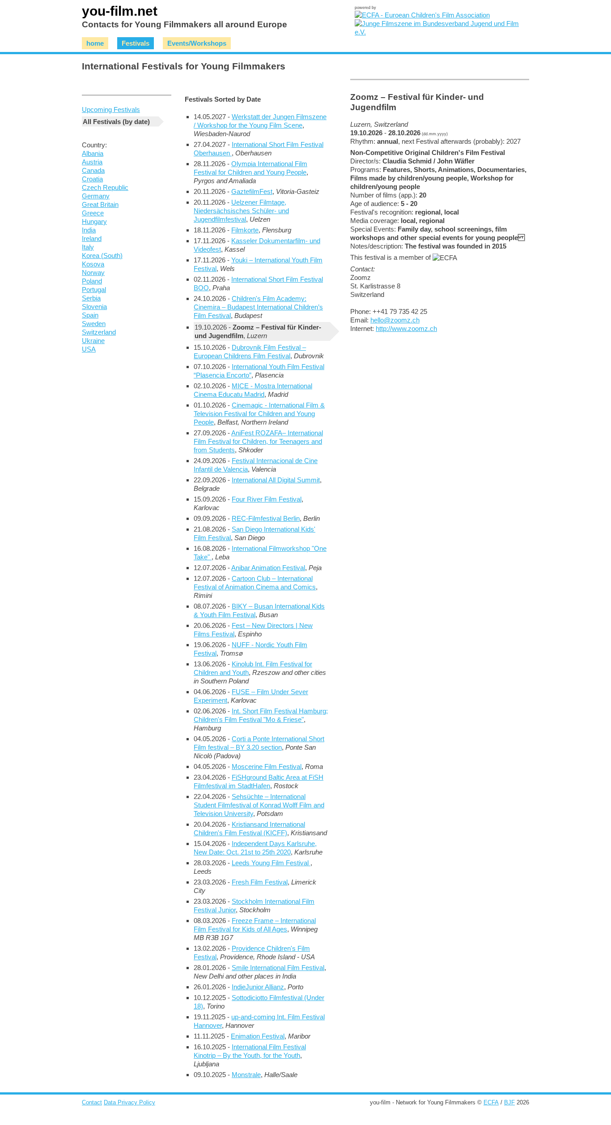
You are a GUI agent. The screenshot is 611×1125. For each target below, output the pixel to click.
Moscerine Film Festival (266, 766)
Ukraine (93, 340)
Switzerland (99, 332)
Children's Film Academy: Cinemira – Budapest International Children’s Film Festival (258, 307)
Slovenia (94, 306)
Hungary (94, 221)
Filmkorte (245, 230)
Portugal (94, 289)
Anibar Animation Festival (268, 567)
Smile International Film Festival (278, 967)
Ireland (92, 238)
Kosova (93, 264)
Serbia (91, 298)
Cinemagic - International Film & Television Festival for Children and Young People (259, 413)
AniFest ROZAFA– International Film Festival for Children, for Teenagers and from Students (258, 441)
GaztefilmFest (251, 191)
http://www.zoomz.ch (406, 328)
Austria (92, 162)
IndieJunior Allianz (258, 987)
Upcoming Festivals (111, 109)
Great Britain (100, 204)
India (89, 230)
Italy (88, 247)
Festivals (135, 43)
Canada (93, 170)
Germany (96, 196)
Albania (92, 153)
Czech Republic (105, 187)
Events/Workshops (196, 43)
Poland (92, 281)
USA (89, 349)
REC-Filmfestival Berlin (266, 518)
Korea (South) (102, 255)
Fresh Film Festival (260, 882)
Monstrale (246, 1074)
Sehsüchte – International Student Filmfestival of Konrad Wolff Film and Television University (259, 805)
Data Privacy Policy (129, 1102)
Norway (93, 272)
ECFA (491, 1102)
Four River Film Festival (266, 499)
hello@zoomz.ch (395, 320)
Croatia (92, 179)
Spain (90, 315)
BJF (509, 1102)
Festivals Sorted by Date (223, 99)
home (95, 43)
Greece (93, 213)
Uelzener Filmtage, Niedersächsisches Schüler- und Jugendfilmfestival (241, 210)
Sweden (94, 323)
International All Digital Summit (276, 480)
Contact (92, 1102)
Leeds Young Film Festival (271, 863)
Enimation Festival (257, 1036)
